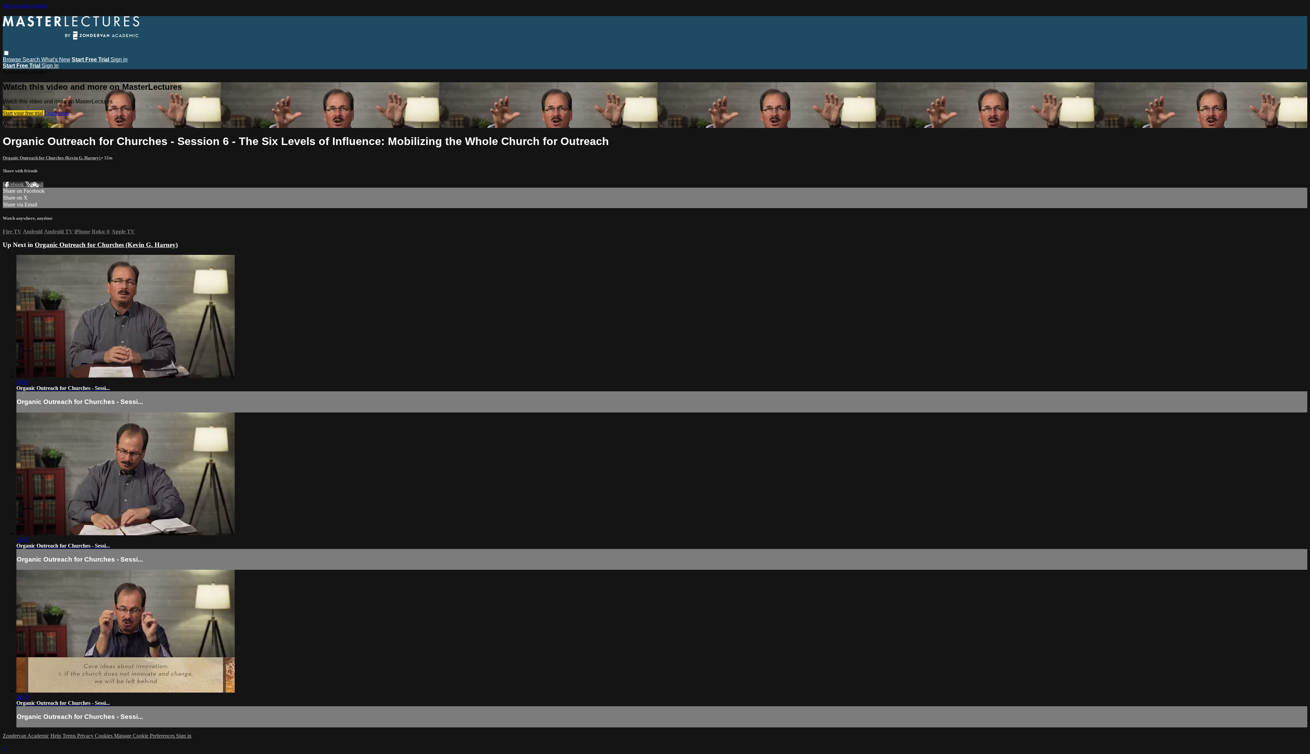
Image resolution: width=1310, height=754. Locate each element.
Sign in (119, 59)
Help (56, 736)
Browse (13, 59)
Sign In (50, 66)
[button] (6, 53)
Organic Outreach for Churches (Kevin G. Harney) (52, 157)
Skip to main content (25, 6)
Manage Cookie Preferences (145, 736)
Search (32, 59)
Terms (69, 736)
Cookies (104, 736)
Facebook (14, 184)
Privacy (86, 736)
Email (37, 184)
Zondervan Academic (26, 736)
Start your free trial (23, 113)
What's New (55, 59)
